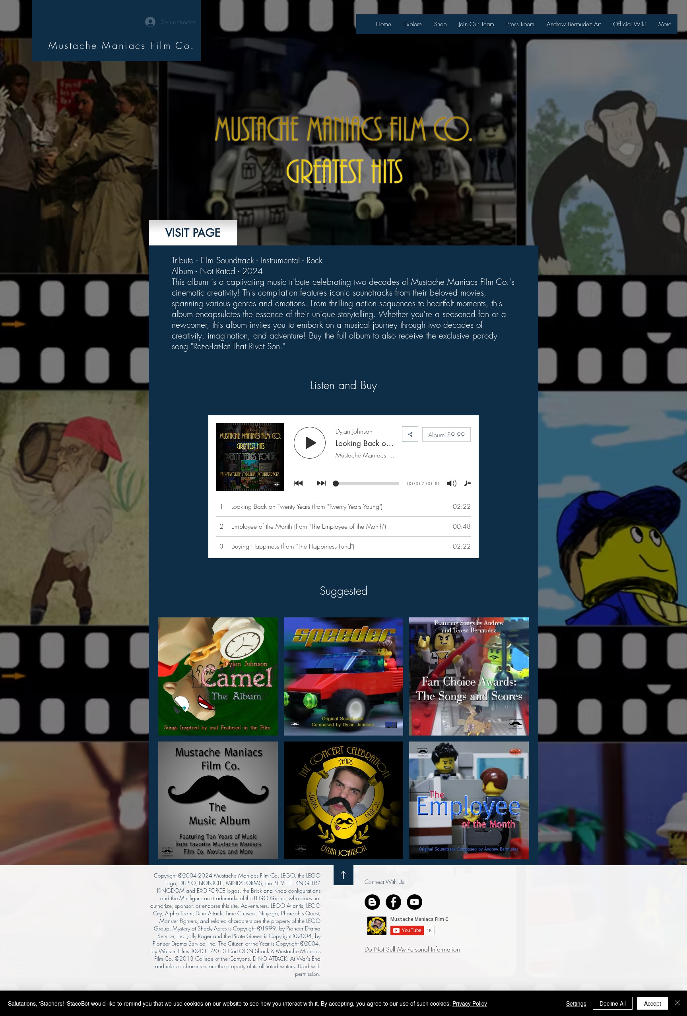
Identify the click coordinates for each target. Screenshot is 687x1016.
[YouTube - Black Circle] (414, 902)
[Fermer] (677, 1003)
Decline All (613, 1003)
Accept (652, 1003)
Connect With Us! (385, 882)
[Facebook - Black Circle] (393, 902)
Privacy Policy (469, 1003)
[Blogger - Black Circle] (372, 902)
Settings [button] (576, 1003)
